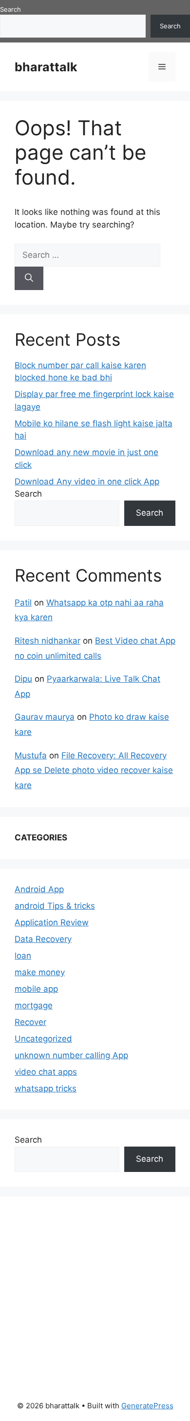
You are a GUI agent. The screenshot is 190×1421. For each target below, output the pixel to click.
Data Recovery (43, 939)
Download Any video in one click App (87, 481)
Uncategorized (43, 1039)
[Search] (29, 278)
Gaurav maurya (45, 717)
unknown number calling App (71, 1055)
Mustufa (31, 755)
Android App (39, 889)
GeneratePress (147, 1405)
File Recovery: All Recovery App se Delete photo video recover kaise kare (94, 770)
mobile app (36, 989)
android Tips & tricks (55, 906)
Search (10, 9)
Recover (30, 1022)
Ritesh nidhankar (47, 641)
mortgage (34, 1005)
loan (23, 956)
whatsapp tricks (45, 1088)
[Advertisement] (88, 1292)
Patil (23, 602)
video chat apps (46, 1072)
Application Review (52, 922)
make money (40, 972)
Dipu (23, 679)
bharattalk (46, 67)
